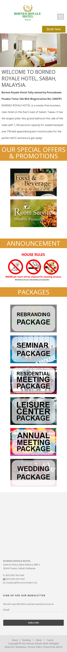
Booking (26, 640)
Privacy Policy (35, 647)
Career (50, 640)
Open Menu (60, 17)
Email (6, 609)
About (39, 640)
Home (15, 640)
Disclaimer (21, 647)
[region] (33, 50)
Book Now (54, 29)
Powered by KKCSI (52, 647)
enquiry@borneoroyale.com (21, 582)
